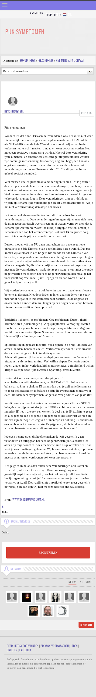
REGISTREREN (48, 552)
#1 (3, 507)
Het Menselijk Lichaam (70, 60)
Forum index (27, 60)
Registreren (53, 15)
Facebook (25, 650)
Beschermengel (14, 111)
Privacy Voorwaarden (55, 645)
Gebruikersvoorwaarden (22, 645)
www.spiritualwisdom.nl (28, 499)
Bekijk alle (86, 625)
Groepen (12, 650)
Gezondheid (45, 60)
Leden (74, 645)
